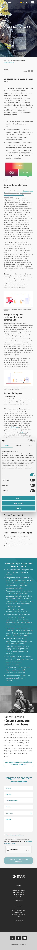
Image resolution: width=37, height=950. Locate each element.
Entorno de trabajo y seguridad (16, 60)
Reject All (18, 508)
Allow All (18, 498)
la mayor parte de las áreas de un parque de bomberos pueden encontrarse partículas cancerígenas (18, 194)
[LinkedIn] (29, 71)
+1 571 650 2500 (18, 921)
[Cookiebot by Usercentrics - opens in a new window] (27, 441)
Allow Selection (18, 503)
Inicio (5, 60)
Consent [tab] (6, 445)
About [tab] (30, 445)
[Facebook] (32, 71)
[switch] (32, 480)
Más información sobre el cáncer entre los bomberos (18, 763)
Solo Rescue (14, 427)
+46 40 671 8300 (18, 900)
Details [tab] (18, 445)
